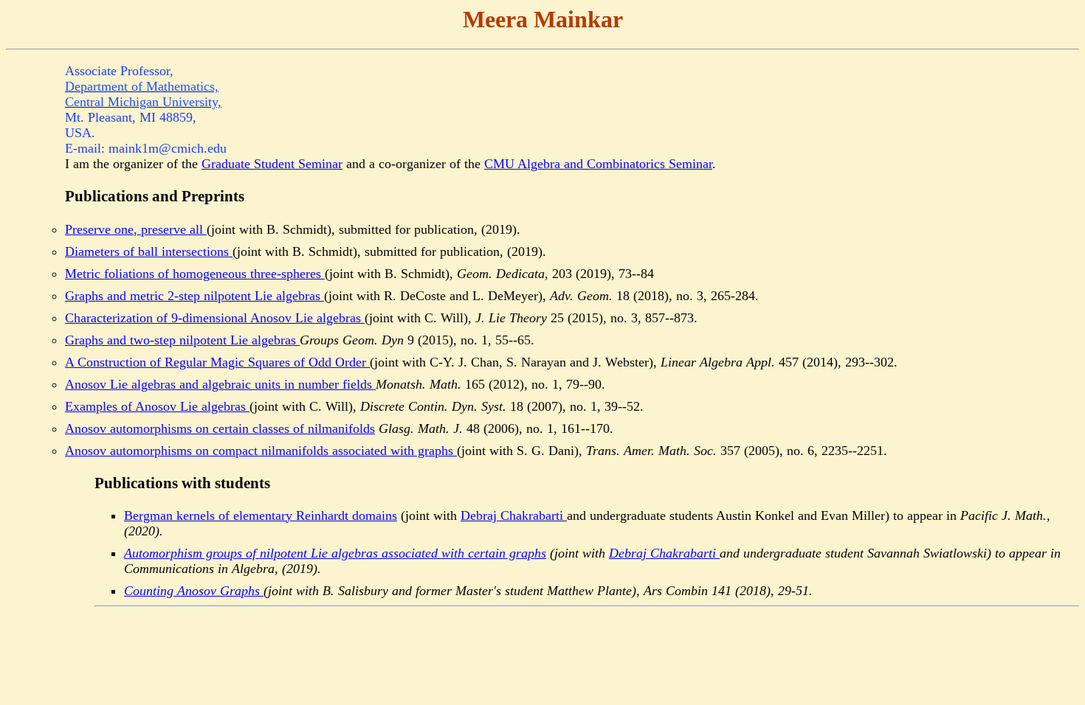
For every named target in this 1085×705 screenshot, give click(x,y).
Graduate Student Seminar (272, 163)
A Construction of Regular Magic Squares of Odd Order (217, 362)
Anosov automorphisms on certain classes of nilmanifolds (220, 428)
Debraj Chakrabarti (514, 515)
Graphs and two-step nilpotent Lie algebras (182, 340)
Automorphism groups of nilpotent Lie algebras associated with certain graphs (335, 553)
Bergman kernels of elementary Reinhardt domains (260, 515)
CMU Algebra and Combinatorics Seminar (598, 163)
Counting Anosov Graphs (194, 590)
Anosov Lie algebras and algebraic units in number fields (220, 384)
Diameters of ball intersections (148, 251)
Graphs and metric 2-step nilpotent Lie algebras (194, 295)
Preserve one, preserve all (136, 229)
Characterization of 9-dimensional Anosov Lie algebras (215, 317)
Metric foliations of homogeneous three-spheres (195, 273)
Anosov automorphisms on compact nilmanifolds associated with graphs (261, 450)
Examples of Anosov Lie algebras (157, 406)
